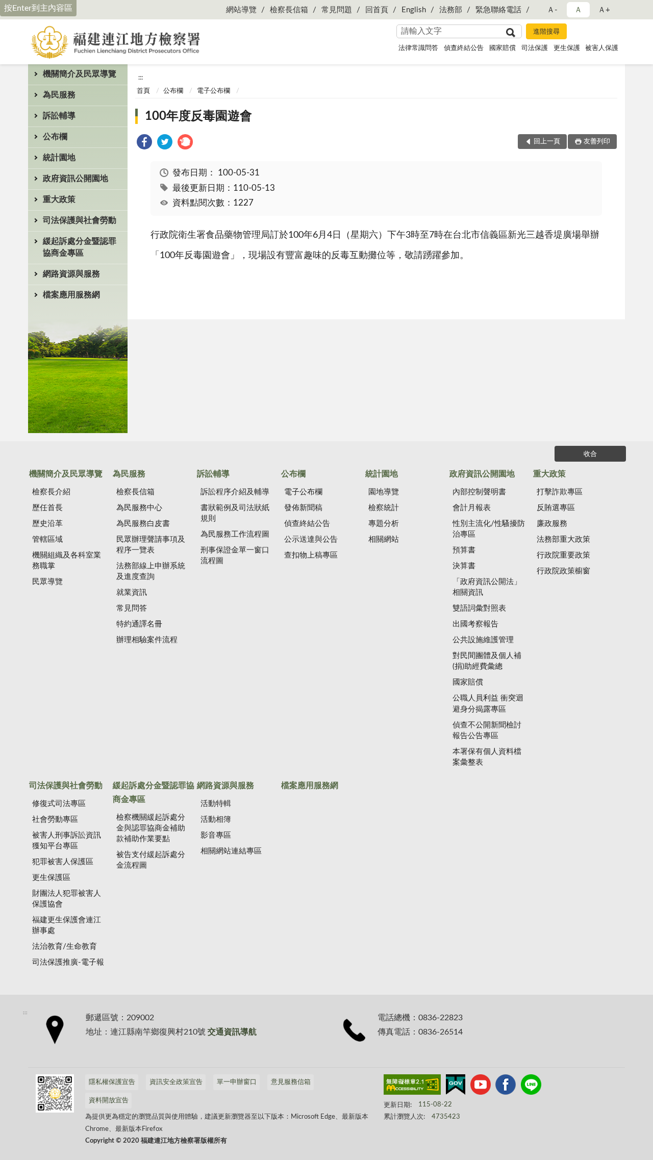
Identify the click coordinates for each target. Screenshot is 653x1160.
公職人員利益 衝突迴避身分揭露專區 (488, 703)
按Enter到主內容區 (38, 8)
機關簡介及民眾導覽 (79, 74)
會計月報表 (472, 508)
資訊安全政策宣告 (176, 1082)
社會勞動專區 (55, 819)
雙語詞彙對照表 (479, 608)
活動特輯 (215, 804)
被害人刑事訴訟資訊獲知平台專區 (66, 840)
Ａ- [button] (552, 10)
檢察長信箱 (289, 10)
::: (140, 77)
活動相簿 (215, 819)
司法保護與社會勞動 (79, 220)
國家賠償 (502, 48)
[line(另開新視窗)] (531, 1086)
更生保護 (567, 48)
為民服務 (59, 95)
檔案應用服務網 (71, 295)
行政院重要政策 (563, 555)
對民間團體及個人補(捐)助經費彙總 (487, 661)
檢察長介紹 (51, 492)
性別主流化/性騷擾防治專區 (489, 529)
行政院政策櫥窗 (563, 571)
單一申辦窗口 (237, 1082)
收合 (590, 454)
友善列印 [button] (597, 141)
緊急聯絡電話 (498, 10)
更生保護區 (51, 877)
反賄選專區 (556, 508)
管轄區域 (47, 539)
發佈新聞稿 (303, 508)
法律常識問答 (418, 48)
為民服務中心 (139, 508)
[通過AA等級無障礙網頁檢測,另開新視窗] (412, 1086)
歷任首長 (47, 508)
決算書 (464, 566)
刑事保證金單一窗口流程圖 (234, 555)
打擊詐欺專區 (560, 492)
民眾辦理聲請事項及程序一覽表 (150, 545)
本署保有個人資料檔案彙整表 (487, 757)
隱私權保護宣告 (112, 1082)
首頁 (143, 91)
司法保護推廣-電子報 (68, 962)
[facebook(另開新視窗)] (505, 1086)
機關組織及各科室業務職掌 (66, 560)
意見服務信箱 (291, 1082)
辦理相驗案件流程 (147, 640)
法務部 (450, 10)
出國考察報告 (475, 624)
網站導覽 (241, 10)
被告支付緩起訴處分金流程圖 (150, 860)
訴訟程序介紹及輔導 (234, 492)
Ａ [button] (578, 10)
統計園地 (59, 158)
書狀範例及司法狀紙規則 (234, 513)
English (413, 10)
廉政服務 (552, 523)
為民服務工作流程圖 (234, 534)
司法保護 (534, 48)
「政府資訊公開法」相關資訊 (487, 587)
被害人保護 (601, 48)
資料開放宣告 (109, 1100)
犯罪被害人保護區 (62, 862)
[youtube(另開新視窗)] (480, 1086)
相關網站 (383, 539)
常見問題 (336, 10)
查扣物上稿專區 (311, 555)
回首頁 (376, 10)
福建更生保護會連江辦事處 (66, 925)
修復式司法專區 (59, 804)
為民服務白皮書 (143, 523)
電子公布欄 (213, 91)
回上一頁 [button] (547, 141)
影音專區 (215, 835)
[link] (144, 143)
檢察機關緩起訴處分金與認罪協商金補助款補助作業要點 (150, 828)
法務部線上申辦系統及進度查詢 (150, 571)
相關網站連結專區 (231, 851)
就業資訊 (131, 592)
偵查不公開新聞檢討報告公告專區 (487, 730)
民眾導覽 (47, 582)
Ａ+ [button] (604, 10)
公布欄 (55, 137)
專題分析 (383, 523)
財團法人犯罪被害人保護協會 (66, 899)
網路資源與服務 (71, 274)
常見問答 (131, 608)
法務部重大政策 (563, 539)
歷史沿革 (47, 523)
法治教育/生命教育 (64, 946)
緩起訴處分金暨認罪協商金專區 (79, 247)
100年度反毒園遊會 (198, 116)
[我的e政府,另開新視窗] (455, 1086)
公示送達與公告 (311, 539)
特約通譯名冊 (139, 624)
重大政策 (59, 199)
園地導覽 (383, 492)
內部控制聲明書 (479, 492)
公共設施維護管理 (483, 640)
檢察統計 (383, 508)
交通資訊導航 (232, 1032)
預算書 (464, 550)
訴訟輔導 (59, 116)
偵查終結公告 (464, 48)
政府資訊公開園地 (75, 178)
